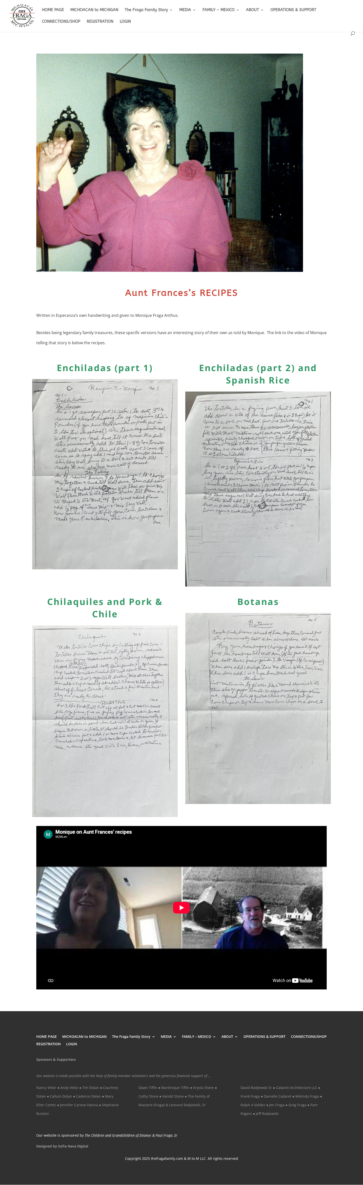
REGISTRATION (100, 22)
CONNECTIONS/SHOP (61, 22)
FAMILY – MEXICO (218, 10)
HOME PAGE (53, 10)
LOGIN (125, 22)
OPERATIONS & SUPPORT (293, 10)
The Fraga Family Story (146, 10)
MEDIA (185, 10)
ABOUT (252, 10)
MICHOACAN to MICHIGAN (94, 10)
